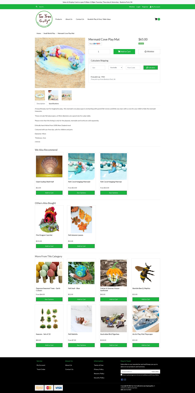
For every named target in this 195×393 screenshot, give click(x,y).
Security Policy (99, 378)
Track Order (41, 369)
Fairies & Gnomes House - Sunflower (110, 289)
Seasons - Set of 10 (43, 334)
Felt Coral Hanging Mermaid (79, 182)
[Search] (36, 6)
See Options (81, 193)
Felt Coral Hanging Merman (111, 182)
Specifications (54, 103)
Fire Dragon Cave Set (44, 235)
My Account (41, 365)
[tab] (41, 103)
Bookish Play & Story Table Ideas (99, 19)
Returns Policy (99, 373)
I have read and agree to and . (140, 375)
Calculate (151, 68)
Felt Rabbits (73, 334)
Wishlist (132, 7)
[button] (149, 51)
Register (145, 7)
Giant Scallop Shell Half (45, 182)
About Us (69, 19)
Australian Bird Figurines (109, 334)
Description (41, 103)
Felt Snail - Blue (74, 288)
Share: (91, 44)
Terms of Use (98, 365)
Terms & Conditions (142, 375)
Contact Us (80, 19)
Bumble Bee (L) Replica (141, 288)
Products (58, 19)
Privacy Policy (98, 369)
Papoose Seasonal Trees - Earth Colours (48, 289)
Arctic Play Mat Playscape (142, 334)
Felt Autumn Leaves (75, 235)
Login (138, 7)
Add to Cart (125, 51)
